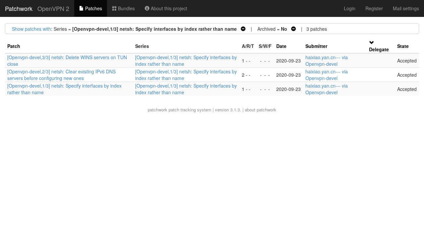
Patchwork (18, 8)
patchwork (157, 109)
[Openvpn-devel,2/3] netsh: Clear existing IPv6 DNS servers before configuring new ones (61, 74)
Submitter (316, 46)
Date (281, 46)
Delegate (379, 49)
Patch (13, 46)
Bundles (126, 8)
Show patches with (31, 28)
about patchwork (260, 109)
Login (349, 8)
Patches (93, 8)
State (403, 46)
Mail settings (406, 8)
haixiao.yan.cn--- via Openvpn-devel (326, 60)
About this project (168, 8)
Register (374, 8)
